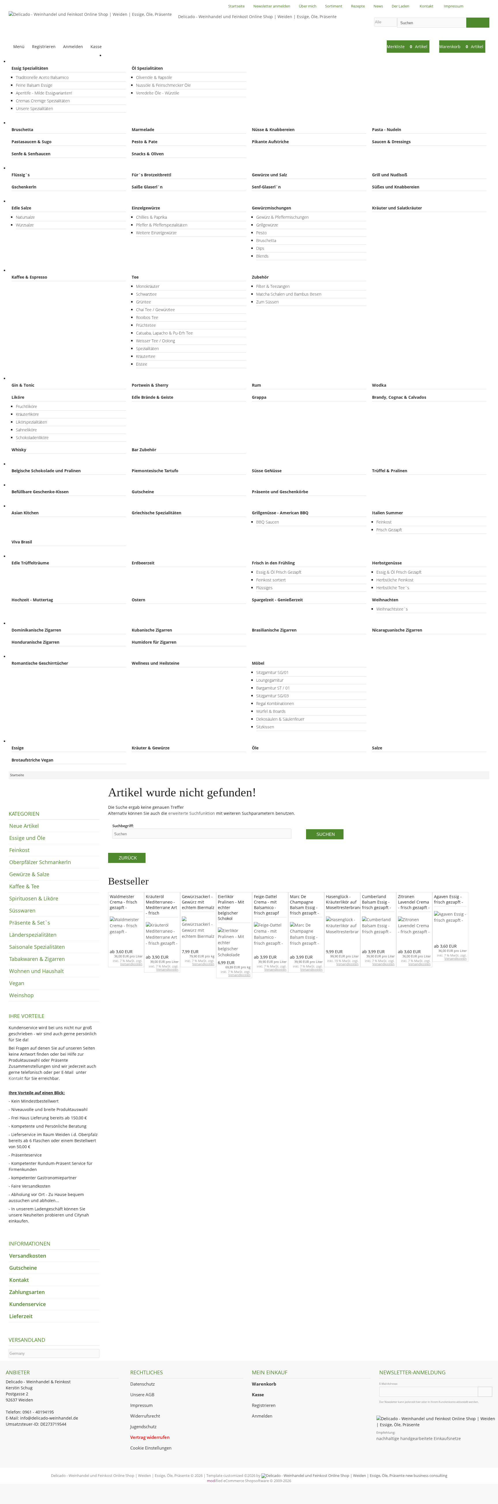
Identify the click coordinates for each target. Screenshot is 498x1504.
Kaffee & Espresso (29, 277)
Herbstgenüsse (387, 563)
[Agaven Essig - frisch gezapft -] (450, 926)
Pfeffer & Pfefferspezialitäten (161, 225)
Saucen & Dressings (391, 141)
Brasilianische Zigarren (274, 630)
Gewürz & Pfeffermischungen (282, 217)
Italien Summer (387, 512)
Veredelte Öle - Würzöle (157, 93)
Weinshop (21, 995)
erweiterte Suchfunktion (191, 813)
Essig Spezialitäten (30, 68)
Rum (256, 385)
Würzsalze (25, 225)
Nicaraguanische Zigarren (397, 630)
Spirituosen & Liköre (33, 378)
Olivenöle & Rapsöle (154, 77)
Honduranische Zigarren (35, 642)
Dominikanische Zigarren (36, 630)
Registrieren (264, 1405)
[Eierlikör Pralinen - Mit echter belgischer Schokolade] (234, 943)
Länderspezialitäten (33, 506)
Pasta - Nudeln (386, 129)
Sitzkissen (265, 727)
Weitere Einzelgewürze (156, 232)
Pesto (261, 232)
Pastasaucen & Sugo (32, 141)
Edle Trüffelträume (30, 563)
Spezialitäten (147, 348)
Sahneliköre (26, 429)
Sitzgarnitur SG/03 (272, 695)
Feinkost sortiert (271, 580)
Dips (260, 248)
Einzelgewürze (146, 208)
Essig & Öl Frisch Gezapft (278, 572)
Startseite (119, 55)
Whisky (19, 449)
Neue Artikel (24, 825)
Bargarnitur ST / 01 (273, 688)
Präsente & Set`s (30, 485)
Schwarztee (146, 294)
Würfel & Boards (271, 711)
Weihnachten (385, 599)
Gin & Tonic (23, 385)
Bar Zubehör (144, 449)
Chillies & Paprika (151, 217)
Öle (255, 748)
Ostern (138, 599)
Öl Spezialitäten (147, 68)
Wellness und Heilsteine (155, 663)
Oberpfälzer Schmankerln (39, 168)
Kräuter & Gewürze (150, 748)
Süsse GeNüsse (267, 470)
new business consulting (426, 1475)
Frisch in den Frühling (273, 563)
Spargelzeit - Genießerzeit (277, 599)
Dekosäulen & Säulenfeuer (280, 719)
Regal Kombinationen (275, 703)
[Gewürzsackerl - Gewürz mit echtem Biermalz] (198, 932)
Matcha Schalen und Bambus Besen (288, 294)
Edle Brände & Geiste (152, 397)
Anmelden (262, 1416)
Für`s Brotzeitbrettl (151, 174)
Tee (135, 277)
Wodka (379, 385)
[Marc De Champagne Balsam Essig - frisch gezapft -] (306, 937)
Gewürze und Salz (269, 174)
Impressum (141, 1405)
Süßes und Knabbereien (395, 187)
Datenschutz (142, 1384)
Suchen (324, 834)
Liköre (18, 397)
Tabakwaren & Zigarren (36, 623)
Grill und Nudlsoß (389, 174)
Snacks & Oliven (148, 153)
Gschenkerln (24, 187)
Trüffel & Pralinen (389, 470)
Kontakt (16, 1078)
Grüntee (143, 302)
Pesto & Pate (144, 141)
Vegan (20, 741)
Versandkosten (131, 964)
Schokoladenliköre (32, 437)
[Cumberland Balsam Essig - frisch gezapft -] (378, 932)
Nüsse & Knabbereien (273, 129)
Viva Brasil (22, 542)
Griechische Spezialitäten (156, 512)
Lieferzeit (21, 1316)
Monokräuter (147, 286)
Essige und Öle (28, 61)
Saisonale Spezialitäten (36, 556)
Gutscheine (143, 491)
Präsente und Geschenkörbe (280, 491)
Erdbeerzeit (143, 563)
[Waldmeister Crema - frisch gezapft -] (126, 932)
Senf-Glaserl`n (266, 187)
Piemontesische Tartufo (155, 470)
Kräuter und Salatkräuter (397, 208)
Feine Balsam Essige (34, 85)
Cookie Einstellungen (150, 1448)
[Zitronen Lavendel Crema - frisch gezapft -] (414, 932)
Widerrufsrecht (145, 1416)
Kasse (96, 46)
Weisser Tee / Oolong (155, 340)
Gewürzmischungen (271, 208)
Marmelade (143, 129)
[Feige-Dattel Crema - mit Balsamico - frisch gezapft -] (270, 937)
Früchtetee (146, 325)
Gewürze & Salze (30, 201)
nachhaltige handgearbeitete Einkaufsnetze (418, 1438)
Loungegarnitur (269, 680)
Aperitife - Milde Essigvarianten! (44, 93)
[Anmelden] (485, 1392)
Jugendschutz (143, 1427)
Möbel (258, 663)
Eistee (141, 364)
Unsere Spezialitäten (34, 108)
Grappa (259, 397)
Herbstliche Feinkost (395, 580)
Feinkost (22, 123)
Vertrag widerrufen (150, 1437)
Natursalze (25, 217)
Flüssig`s (21, 174)
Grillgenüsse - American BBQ (280, 512)
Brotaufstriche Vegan (32, 760)
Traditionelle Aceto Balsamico (42, 77)
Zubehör (260, 277)
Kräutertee (145, 356)
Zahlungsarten (27, 1291)
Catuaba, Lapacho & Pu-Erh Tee (164, 333)
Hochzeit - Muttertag (32, 599)
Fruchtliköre (26, 406)
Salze (377, 748)
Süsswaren (24, 464)
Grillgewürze (267, 225)
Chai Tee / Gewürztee (155, 309)
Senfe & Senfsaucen (31, 153)
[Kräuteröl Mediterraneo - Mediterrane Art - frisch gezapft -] (162, 937)
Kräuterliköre (27, 414)
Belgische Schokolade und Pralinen (46, 470)
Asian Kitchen (25, 512)
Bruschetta (22, 129)
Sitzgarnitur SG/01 (272, 672)
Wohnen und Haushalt (36, 656)
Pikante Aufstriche (270, 141)
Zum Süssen (267, 302)
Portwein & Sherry (150, 385)
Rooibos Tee (147, 317)
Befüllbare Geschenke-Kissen (40, 491)
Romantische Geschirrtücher (40, 663)
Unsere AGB (142, 1395)
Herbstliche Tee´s (392, 587)
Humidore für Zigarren (154, 642)
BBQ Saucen (267, 522)
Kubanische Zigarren (152, 630)
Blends (262, 256)
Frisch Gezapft (389, 529)
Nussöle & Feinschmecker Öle (163, 85)
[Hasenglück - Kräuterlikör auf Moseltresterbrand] (342, 932)
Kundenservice (27, 1304)
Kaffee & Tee (26, 270)
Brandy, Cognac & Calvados (399, 397)
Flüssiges (264, 587)
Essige (18, 748)
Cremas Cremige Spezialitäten (43, 100)
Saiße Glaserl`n (147, 187)
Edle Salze (21, 208)
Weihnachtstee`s (392, 609)
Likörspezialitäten (31, 422)
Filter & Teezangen (273, 286)
